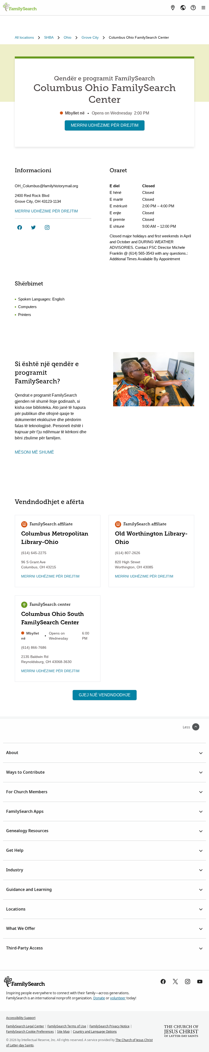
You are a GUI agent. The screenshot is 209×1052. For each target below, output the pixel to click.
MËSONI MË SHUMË (34, 452)
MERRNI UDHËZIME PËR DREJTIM (104, 125)
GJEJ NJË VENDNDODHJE (104, 695)
